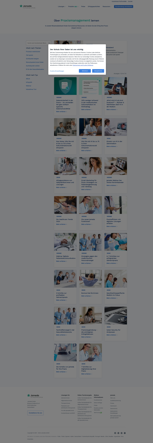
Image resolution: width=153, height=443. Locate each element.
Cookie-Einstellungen (57, 71)
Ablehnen (85, 71)
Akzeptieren (98, 71)
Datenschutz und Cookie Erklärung (83, 65)
